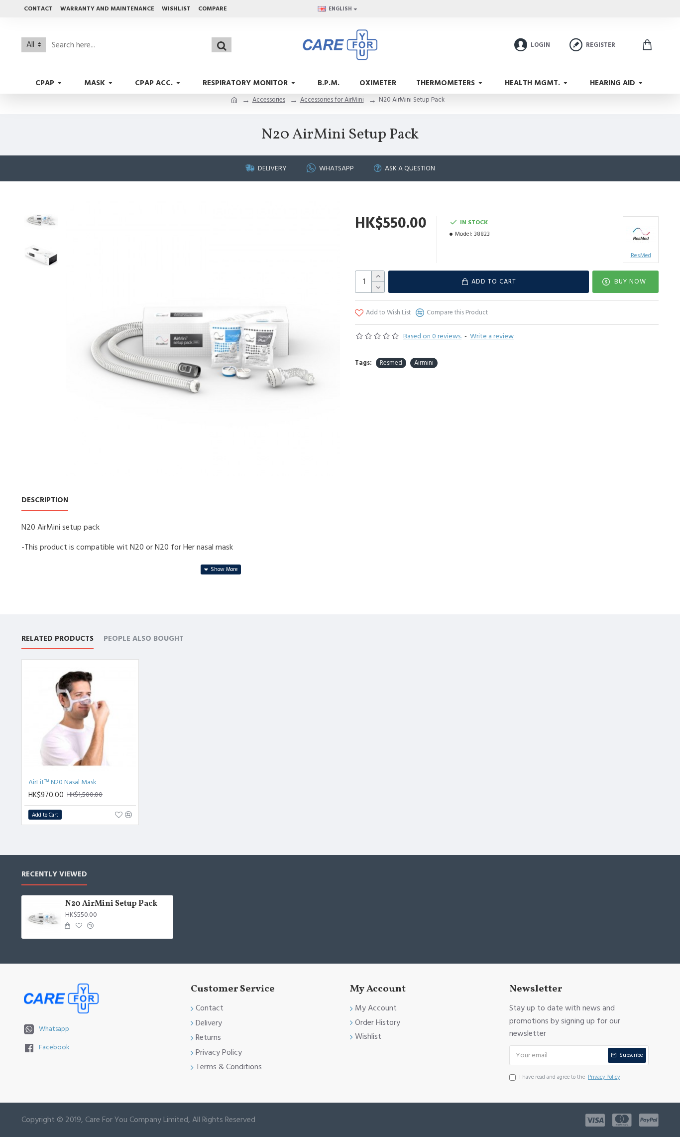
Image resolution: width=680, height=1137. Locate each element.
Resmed (391, 362)
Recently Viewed (54, 874)
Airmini (424, 362)
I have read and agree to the (569, 1077)
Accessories (268, 99)
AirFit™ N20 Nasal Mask (62, 782)
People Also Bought (144, 639)
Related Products (57, 639)
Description (44, 500)
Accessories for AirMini (332, 99)
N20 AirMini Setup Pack (111, 904)
